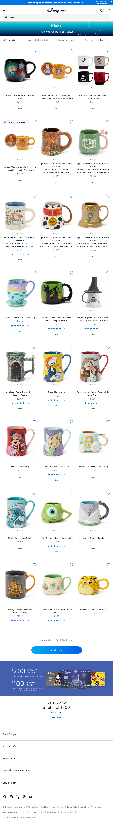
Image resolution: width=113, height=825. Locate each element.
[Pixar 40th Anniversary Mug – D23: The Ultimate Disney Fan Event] (20, 216)
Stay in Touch (9, 783)
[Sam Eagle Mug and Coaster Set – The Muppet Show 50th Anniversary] (56, 71)
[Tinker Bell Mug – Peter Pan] (56, 442)
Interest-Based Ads (67, 812)
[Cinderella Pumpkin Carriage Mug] (93, 442)
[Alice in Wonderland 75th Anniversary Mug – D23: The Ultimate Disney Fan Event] (93, 142)
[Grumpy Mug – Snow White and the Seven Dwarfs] (93, 368)
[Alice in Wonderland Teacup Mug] (20, 293)
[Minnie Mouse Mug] (20, 442)
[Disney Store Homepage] (56, 10)
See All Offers (102, 4)
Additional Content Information (52, 807)
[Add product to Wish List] (35, 50)
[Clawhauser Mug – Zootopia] (93, 585)
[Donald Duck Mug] (56, 368)
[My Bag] (109, 10)
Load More (56, 650)
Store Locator (9, 758)
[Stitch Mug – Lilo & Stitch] (20, 514)
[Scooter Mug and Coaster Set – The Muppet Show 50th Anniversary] (20, 142)
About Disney (52, 812)
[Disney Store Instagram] (11, 796)
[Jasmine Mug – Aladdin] (93, 514)
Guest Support (10, 734)
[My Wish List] (102, 10)
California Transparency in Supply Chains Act (19, 817)
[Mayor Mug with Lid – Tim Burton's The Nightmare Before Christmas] (93, 293)
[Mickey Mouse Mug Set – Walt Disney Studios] (93, 71)
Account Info (9, 746)
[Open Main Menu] (4, 10)
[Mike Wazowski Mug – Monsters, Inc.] (56, 514)
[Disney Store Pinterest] (24, 796)
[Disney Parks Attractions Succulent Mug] (56, 585)
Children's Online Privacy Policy (32, 812)
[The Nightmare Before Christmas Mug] (20, 71)
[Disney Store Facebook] (3, 796)
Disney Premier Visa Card (17, 770)
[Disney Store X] (17, 796)
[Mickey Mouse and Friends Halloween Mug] (20, 585)
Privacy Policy (72, 807)
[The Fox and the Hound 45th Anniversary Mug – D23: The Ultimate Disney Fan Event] (56, 142)
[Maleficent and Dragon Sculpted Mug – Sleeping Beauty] (56, 293)
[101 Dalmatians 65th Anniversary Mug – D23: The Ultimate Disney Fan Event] (56, 216)
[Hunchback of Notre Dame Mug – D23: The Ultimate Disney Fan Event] (93, 216)
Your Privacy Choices (10, 812)
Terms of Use (33, 807)
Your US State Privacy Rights (90, 807)
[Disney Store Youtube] (30, 796)
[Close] (110, 3)
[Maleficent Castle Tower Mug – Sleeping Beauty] (20, 368)
